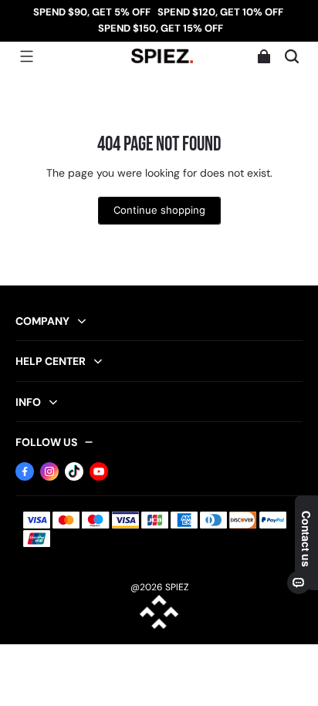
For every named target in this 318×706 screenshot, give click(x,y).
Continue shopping (159, 210)
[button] (26, 56)
